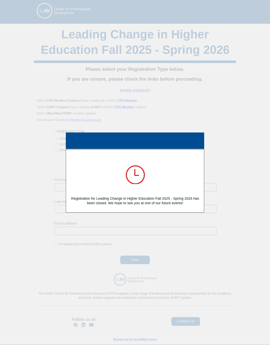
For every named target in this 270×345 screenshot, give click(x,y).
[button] (196, 139)
